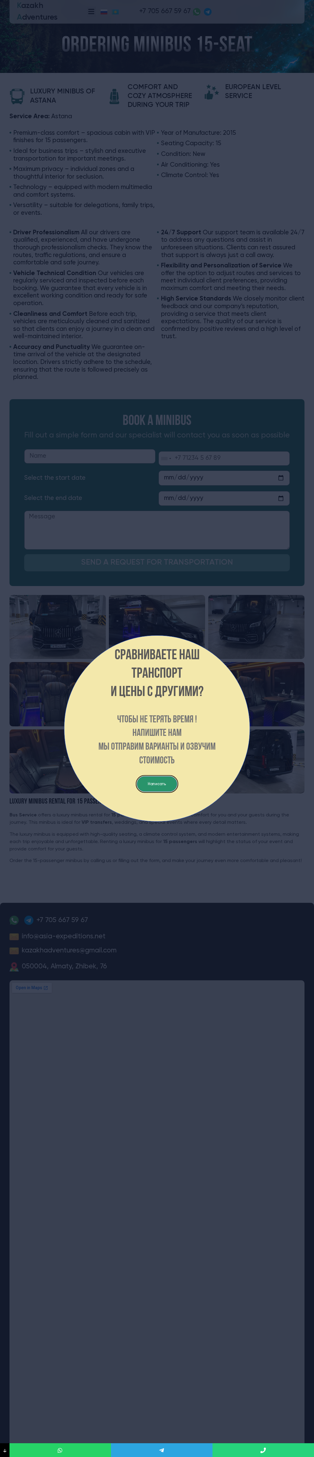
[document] (157, 728)
